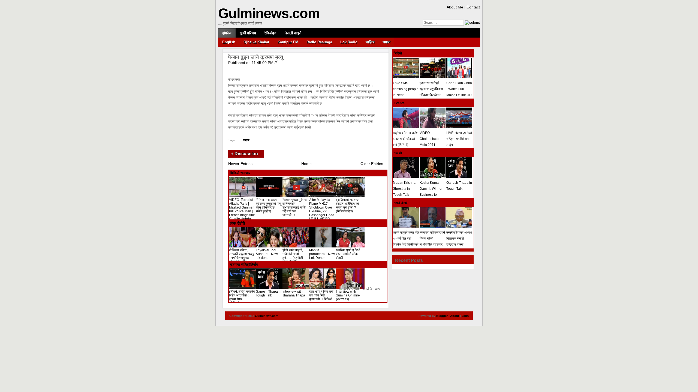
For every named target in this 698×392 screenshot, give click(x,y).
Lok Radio (348, 42)
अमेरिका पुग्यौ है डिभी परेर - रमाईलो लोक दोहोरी (348, 254)
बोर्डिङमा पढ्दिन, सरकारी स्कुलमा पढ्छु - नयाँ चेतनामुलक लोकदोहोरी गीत (241, 256)
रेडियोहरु (270, 33)
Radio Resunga (319, 42)
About (454, 315)
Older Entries (371, 163)
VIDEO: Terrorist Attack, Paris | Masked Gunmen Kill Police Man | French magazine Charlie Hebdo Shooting (242, 211)
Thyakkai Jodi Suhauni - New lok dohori (267, 254)
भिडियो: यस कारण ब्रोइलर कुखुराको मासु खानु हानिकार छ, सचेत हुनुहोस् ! (268, 205)
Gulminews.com (269, 13)
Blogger (442, 315)
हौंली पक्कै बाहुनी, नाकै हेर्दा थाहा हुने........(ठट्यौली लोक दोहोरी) (292, 256)
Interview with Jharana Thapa (293, 293)
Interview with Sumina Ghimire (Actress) (348, 295)
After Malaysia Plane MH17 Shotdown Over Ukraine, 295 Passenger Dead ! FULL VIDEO (321, 209)
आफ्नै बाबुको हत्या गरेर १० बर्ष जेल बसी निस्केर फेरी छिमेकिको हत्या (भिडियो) (406, 241)
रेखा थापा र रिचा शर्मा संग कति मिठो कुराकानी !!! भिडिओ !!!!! (321, 297)
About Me (455, 7)
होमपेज (226, 33)
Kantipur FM (288, 42)
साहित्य (370, 42)
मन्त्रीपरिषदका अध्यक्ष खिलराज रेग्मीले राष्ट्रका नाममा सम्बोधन (459, 241)
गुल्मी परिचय (248, 33)
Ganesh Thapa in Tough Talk (268, 293)
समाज (386, 42)
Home (306, 163)
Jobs (465, 315)
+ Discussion (244, 153)
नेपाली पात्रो (293, 33)
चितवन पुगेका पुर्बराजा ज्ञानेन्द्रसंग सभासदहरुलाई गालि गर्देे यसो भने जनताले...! (294, 207)
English (228, 42)
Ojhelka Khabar (256, 42)
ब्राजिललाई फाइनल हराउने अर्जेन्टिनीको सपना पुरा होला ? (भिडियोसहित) (347, 205)
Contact (473, 7)
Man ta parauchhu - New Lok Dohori (322, 254)
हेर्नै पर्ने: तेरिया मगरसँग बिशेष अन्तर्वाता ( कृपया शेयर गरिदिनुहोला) (242, 297)
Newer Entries (240, 163)
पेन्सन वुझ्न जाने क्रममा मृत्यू (255, 57)
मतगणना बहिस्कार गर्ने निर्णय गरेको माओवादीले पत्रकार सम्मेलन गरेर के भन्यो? (432, 241)
